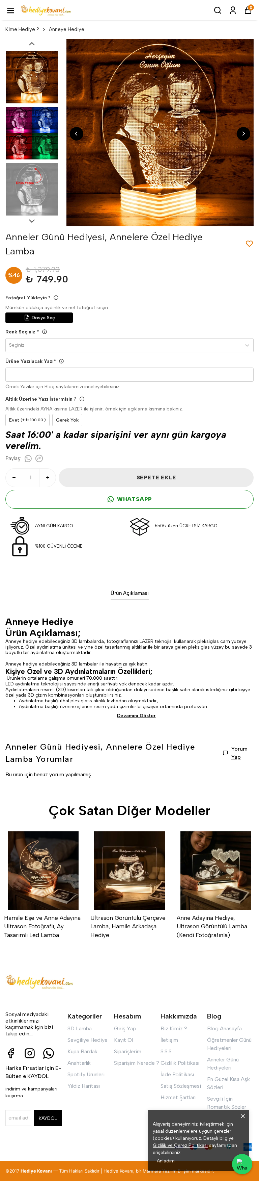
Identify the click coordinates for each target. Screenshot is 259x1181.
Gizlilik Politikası (180, 1063)
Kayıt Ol (123, 1040)
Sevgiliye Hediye (87, 1040)
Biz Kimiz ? (174, 1028)
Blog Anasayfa (224, 1028)
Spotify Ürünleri (86, 1074)
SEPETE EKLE (156, 477)
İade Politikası (177, 1074)
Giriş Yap (125, 1028)
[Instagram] (29, 1053)
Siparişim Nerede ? (136, 1063)
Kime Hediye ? (22, 29)
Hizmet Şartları (178, 1097)
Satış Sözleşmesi (181, 1086)
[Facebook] (10, 1053)
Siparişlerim (127, 1051)
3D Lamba (79, 1028)
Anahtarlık (79, 1063)
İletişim (169, 1040)
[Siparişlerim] (233, 10)
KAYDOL (48, 1118)
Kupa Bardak (82, 1051)
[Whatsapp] (48, 1053)
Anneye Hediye (66, 29)
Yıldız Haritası (83, 1086)
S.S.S (166, 1051)
